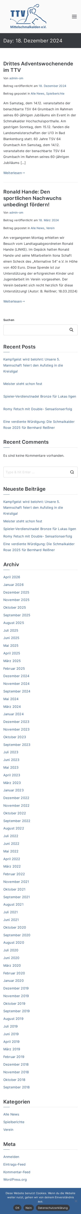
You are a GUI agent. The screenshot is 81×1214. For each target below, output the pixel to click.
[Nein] (76, 1201)
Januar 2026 (13, 585)
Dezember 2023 (16, 722)
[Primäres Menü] (74, 16)
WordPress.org (15, 1179)
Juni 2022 (11, 843)
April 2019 (11, 1042)
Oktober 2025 (14, 607)
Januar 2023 (13, 790)
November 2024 (16, 684)
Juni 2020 (11, 958)
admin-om (16, 78)
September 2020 (16, 935)
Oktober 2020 (14, 927)
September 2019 (16, 1011)
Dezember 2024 (16, 676)
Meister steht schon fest (22, 384)
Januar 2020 (13, 980)
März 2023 (12, 783)
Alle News (37, 93)
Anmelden (11, 1157)
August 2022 (13, 828)
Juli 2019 (10, 1026)
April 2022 (11, 859)
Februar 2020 (14, 973)
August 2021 (13, 904)
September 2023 (16, 745)
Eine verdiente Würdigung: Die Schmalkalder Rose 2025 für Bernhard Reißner (39, 424)
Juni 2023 (11, 760)
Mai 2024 (10, 699)
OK (17, 1207)
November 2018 (16, 1072)
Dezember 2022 (16, 798)
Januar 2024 (13, 714)
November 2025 (16, 600)
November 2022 (16, 805)
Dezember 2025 (16, 592)
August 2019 (13, 1019)
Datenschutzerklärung (53, 1207)
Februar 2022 (14, 874)
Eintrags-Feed (14, 1164)
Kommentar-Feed (16, 1172)
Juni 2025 (11, 638)
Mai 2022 (10, 851)
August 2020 (13, 942)
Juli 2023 (10, 752)
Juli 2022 (10, 836)
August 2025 (13, 623)
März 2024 (12, 706)
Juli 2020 (10, 950)
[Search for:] (40, 472)
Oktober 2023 (14, 737)
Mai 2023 (10, 767)
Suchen (8, 320)
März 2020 (12, 965)
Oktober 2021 (14, 889)
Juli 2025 (10, 630)
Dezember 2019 (16, 988)
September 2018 (16, 1087)
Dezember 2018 (16, 1064)
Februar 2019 (13, 1057)
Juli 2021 (10, 912)
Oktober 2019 (14, 1003)
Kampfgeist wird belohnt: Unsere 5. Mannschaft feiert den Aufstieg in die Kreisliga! (33, 365)
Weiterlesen (12, 173)
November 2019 (16, 996)
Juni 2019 (11, 1034)
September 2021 (16, 897)
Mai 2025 (10, 645)
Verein (50, 228)
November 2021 (16, 882)
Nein (29, 1207)
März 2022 (12, 866)
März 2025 (12, 661)
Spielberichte (55, 93)
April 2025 (11, 653)
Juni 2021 (11, 920)
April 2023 (11, 775)
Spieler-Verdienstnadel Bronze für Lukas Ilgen (39, 396)
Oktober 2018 (14, 1080)
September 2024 (16, 691)
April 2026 (11, 577)
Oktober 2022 (14, 813)
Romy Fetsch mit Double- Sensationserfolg (37, 409)
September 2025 (16, 615)
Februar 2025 (14, 668)
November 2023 (16, 729)
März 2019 (11, 1049)
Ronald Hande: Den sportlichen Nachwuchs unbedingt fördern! (32, 198)
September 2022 (16, 821)
